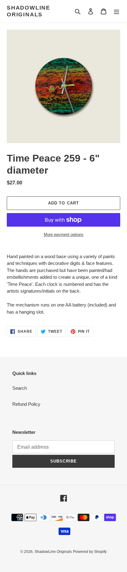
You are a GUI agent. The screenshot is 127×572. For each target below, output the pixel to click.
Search (19, 388)
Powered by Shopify (90, 551)
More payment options (64, 234)
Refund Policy (26, 404)
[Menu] (116, 11)
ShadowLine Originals (28, 11)
